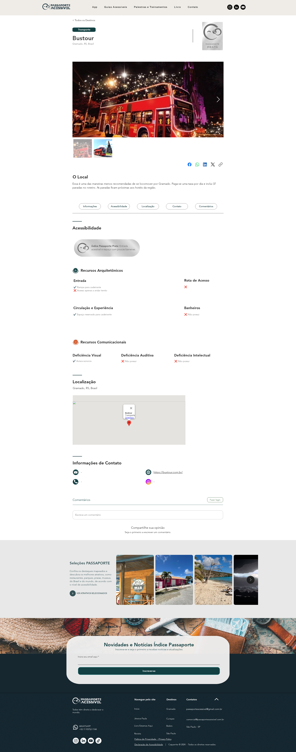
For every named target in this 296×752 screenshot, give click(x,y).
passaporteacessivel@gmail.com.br (204, 709)
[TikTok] (98, 741)
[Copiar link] (220, 164)
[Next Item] (218, 100)
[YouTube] (243, 7)
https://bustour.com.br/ (168, 472)
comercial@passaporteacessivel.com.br (205, 719)
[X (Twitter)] (213, 164)
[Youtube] (91, 741)
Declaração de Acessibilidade (148, 744)
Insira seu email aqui (87, 657)
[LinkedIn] (236, 7)
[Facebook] (189, 164)
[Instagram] (229, 7)
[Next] (73, 593)
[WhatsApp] (197, 164)
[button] (115, 7)
